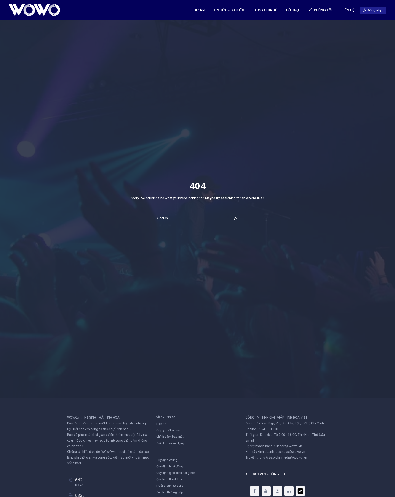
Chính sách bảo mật (170, 436)
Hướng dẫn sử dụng (170, 485)
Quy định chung (167, 460)
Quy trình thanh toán (170, 479)
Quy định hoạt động (169, 466)
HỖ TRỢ (292, 10)
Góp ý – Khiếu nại (168, 430)
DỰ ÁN (199, 10)
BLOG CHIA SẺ (265, 10)
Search (232, 218)
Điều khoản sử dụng (170, 443)
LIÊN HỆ (348, 10)
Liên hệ (161, 424)
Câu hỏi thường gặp (169, 492)
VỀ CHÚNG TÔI (320, 10)
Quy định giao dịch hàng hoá (176, 473)
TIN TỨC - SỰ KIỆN (229, 10)
